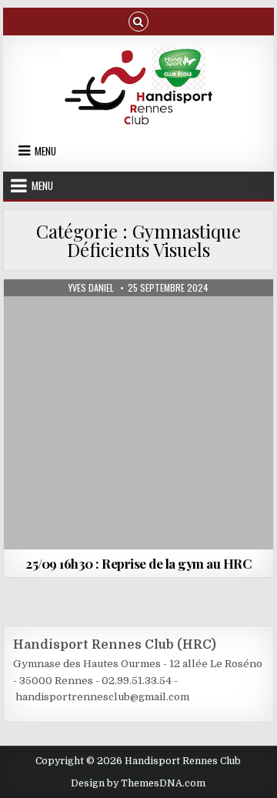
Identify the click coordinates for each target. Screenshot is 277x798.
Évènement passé (59, 316)
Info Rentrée (138, 332)
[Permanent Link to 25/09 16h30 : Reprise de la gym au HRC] (139, 414)
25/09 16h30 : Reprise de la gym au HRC (138, 563)
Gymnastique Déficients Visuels (179, 316)
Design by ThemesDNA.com (138, 783)
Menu (45, 151)
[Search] (138, 20)
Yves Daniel (91, 287)
